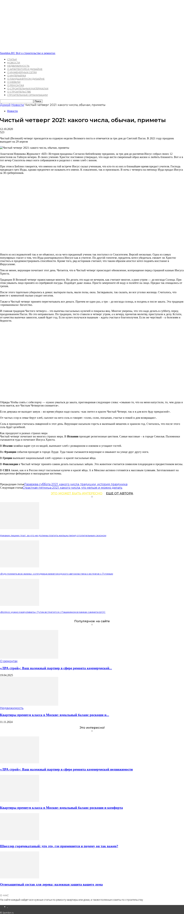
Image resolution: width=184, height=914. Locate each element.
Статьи (12, 59)
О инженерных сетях (22, 72)
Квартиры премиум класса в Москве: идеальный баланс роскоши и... (54, 715)
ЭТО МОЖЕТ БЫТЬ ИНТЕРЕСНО (76, 493)
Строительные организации (27, 94)
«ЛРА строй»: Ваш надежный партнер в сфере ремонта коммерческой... (56, 668)
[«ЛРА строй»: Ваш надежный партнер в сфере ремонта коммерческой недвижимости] (29, 657)
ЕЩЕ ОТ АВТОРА (119, 493)
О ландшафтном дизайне (26, 78)
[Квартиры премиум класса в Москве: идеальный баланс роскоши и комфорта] (29, 704)
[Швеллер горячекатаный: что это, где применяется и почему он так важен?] (19, 839)
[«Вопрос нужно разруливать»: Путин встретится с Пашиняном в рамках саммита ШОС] (19, 604)
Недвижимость (18, 65)
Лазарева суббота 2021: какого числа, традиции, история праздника (75, 484)
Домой (5, 105)
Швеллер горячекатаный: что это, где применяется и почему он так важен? (59, 846)
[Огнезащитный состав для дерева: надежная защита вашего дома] (19, 877)
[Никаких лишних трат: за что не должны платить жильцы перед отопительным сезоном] (19, 528)
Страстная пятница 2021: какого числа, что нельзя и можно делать (72, 487)
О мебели (13, 82)
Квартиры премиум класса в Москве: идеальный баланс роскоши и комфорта (61, 808)
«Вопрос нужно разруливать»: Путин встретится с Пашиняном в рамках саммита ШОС (52, 612)
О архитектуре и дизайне (24, 69)
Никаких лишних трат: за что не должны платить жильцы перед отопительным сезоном (53, 535)
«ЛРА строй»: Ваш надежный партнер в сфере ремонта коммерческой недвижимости (66, 769)
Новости (13, 62)
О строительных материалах (27, 88)
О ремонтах (15, 85)
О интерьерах (16, 75)
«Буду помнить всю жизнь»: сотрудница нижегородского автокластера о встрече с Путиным (56, 573)
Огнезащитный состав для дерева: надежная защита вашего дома (51, 884)
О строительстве (19, 91)
